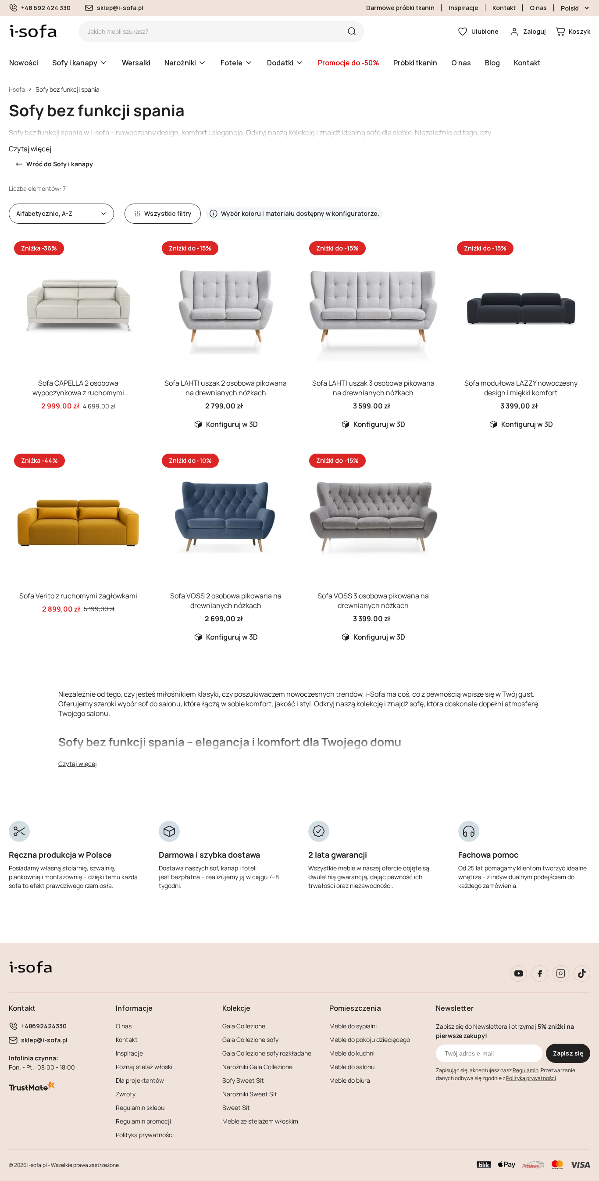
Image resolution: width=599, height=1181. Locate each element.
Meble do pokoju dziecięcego (369, 1039)
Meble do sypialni (353, 1026)
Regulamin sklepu (140, 1107)
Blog (492, 63)
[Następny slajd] (134, 305)
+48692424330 (44, 1026)
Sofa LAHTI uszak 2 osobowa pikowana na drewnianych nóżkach (225, 387)
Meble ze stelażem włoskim (260, 1121)
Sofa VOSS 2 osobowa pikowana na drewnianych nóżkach (226, 600)
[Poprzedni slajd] (23, 305)
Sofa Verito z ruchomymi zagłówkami (78, 596)
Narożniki (180, 63)
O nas (538, 8)
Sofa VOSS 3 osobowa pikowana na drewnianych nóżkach (373, 600)
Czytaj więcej (30, 149)
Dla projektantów (140, 1080)
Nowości (23, 63)
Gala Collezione (243, 1026)
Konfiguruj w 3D (232, 424)
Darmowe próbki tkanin (400, 8)
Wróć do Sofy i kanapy (59, 164)
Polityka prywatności (145, 1135)
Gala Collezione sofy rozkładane (266, 1053)
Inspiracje (463, 8)
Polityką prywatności (531, 1078)
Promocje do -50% (348, 63)
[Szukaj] (351, 31)
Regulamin (525, 1070)
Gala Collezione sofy (250, 1039)
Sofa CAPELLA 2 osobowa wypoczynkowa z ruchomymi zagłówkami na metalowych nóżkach (78, 392)
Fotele (231, 63)
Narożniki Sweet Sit (249, 1094)
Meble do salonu (351, 1067)
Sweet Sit (236, 1107)
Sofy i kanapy (74, 63)
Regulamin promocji (143, 1121)
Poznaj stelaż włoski (144, 1067)
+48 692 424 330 (46, 8)
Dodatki (280, 63)
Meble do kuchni (351, 1053)
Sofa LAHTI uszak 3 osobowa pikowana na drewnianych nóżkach (373, 387)
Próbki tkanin (415, 63)
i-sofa (17, 89)
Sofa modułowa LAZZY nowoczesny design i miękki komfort (521, 387)
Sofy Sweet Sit (243, 1080)
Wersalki (136, 63)
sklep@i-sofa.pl (120, 8)
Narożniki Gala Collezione (257, 1067)
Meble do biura (349, 1080)
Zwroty (125, 1094)
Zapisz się (568, 1053)
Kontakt (504, 8)
